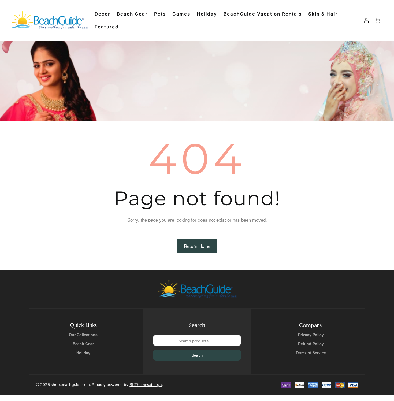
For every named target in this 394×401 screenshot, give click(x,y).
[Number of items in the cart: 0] (378, 20)
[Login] (366, 20)
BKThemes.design (145, 384)
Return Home (197, 246)
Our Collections (83, 334)
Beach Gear (83, 343)
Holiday (83, 352)
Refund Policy (311, 343)
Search (197, 355)
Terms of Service (311, 352)
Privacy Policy (311, 334)
